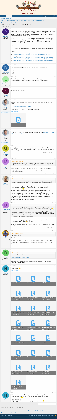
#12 (55, 250)
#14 (55, 392)
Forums (9, 16)
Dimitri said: (14, 252)
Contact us (31, 415)
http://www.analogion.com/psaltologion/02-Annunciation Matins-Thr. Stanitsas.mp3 (32, 54)
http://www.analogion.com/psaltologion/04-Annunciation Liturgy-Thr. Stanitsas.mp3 (32, 58)
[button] (19, 16)
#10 (55, 202)
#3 (55, 76)
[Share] (53, 29)
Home (3, 16)
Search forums (9, 18)
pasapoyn (4, 26)
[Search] (55, 16)
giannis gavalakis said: (16, 161)
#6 (55, 130)
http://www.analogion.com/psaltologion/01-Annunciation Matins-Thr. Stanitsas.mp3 (32, 53)
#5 (55, 99)
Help (49, 415)
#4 (55, 88)
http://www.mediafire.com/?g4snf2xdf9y (21, 106)
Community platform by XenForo (29, 417)
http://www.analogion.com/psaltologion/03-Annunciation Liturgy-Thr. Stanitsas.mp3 (32, 57)
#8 (55, 158)
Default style (4, 415)
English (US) (11, 415)
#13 (55, 265)
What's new (15, 16)
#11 (55, 230)
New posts (3, 18)
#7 (55, 145)
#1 (55, 29)
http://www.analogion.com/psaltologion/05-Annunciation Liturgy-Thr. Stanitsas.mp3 (32, 60)
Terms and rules (37, 415)
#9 (55, 176)
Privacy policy (44, 415)
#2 (55, 64)
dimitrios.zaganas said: (16, 178)
